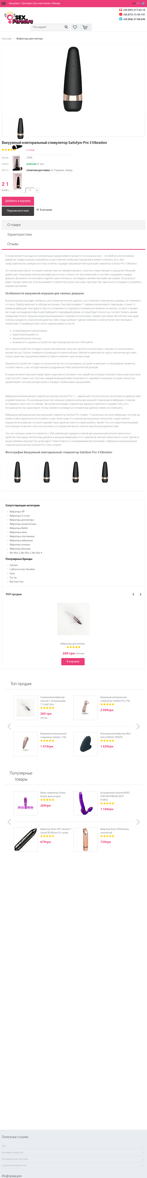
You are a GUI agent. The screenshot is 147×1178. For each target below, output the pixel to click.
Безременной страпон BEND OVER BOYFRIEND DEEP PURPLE (114, 796)
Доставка (27, 3)
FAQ (3, 1146)
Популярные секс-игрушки (15, 1159)
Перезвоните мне (18, 210)
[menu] (3, 3)
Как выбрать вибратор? (13, 1153)
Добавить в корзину (17, 201)
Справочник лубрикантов (14, 1166)
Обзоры (56, 3)
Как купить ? (15, 3)
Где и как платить (42, 3)
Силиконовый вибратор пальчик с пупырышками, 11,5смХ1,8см (53, 701)
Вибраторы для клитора (29, 38)
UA (134, 3)
